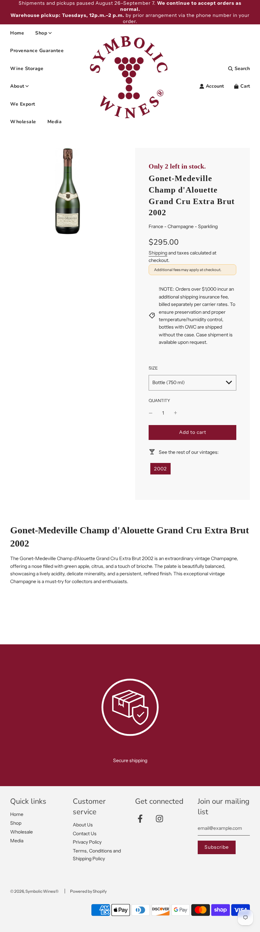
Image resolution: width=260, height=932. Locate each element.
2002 (160, 469)
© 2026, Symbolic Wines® (34, 891)
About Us (83, 825)
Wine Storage (26, 68)
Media (54, 121)
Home (17, 33)
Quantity (159, 400)
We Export (22, 104)
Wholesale (23, 121)
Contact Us (84, 833)
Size (153, 368)
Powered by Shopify (88, 891)
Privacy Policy (87, 842)
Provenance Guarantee (37, 50)
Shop (15, 823)
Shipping (158, 253)
